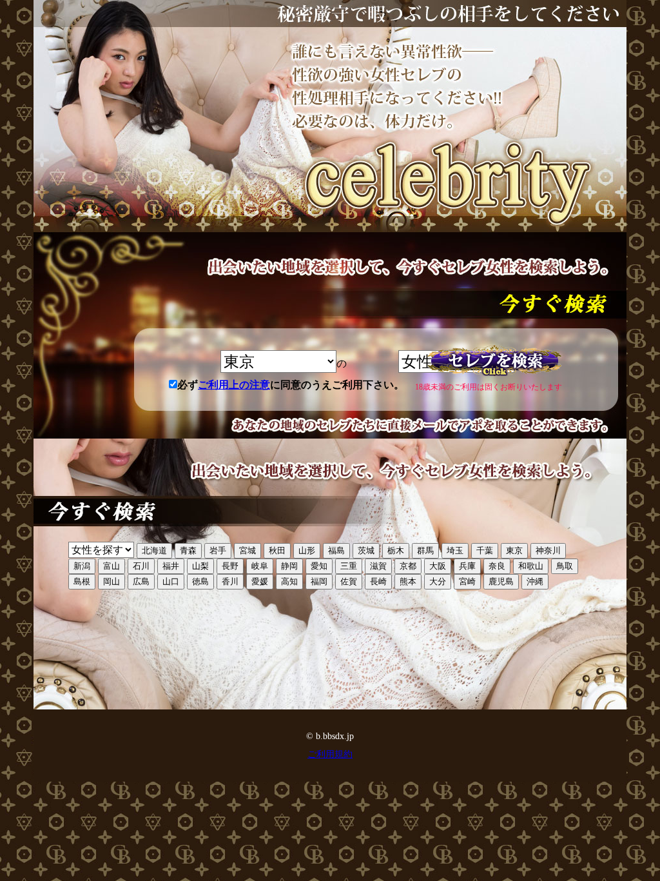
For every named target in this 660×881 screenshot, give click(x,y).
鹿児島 (501, 581)
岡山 (111, 581)
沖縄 (535, 581)
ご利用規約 (330, 754)
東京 (514, 550)
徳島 (200, 581)
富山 (111, 566)
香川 (230, 581)
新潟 (81, 566)
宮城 (247, 550)
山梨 (200, 566)
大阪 (437, 566)
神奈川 (548, 550)
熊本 (408, 581)
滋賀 (378, 566)
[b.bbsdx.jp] (330, 116)
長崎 (378, 581)
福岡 (319, 581)
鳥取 (564, 566)
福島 (336, 550)
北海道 (154, 550)
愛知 (319, 566)
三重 (348, 566)
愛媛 (259, 581)
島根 (81, 581)
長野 (230, 566)
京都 (408, 566)
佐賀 (348, 581)
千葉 (484, 550)
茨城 (366, 550)
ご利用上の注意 (234, 384)
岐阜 (259, 566)
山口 (170, 581)
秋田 (277, 550)
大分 (437, 581)
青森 (188, 550)
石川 (141, 566)
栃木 (395, 550)
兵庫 (467, 566)
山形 (306, 550)
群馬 (425, 550)
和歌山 (530, 566)
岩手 (217, 550)
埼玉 (455, 550)
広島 (141, 581)
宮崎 (467, 581)
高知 (289, 581)
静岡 (289, 566)
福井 (170, 566)
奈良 (497, 566)
